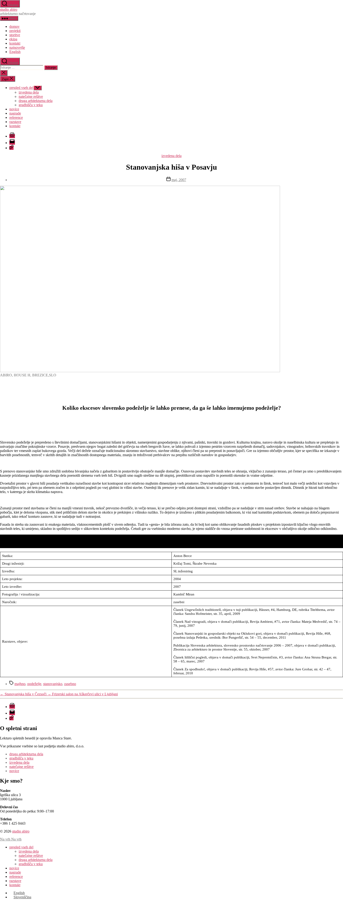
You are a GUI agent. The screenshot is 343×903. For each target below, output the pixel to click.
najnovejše (17, 47)
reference (16, 117)
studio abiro (8, 9)
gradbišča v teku (31, 105)
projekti (15, 31)
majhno (19, 684)
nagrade (15, 113)
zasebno (70, 684)
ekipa (13, 39)
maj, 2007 (179, 180)
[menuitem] (15, 52)
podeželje (34, 684)
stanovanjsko (52, 684)
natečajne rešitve (31, 96)
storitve (14, 35)
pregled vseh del (21, 88)
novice (14, 109)
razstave (15, 122)
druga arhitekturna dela (35, 101)
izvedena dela (29, 92)
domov (14, 26)
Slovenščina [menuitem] (22, 897)
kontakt (14, 43)
